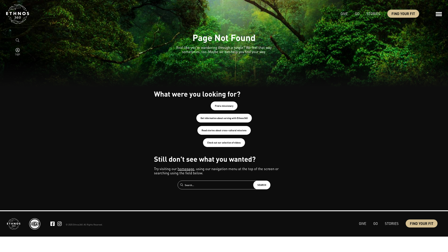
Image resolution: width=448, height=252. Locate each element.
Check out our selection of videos (224, 142)
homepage (186, 168)
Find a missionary (224, 105)
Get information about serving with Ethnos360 (224, 118)
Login (17, 53)
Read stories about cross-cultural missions (224, 130)
